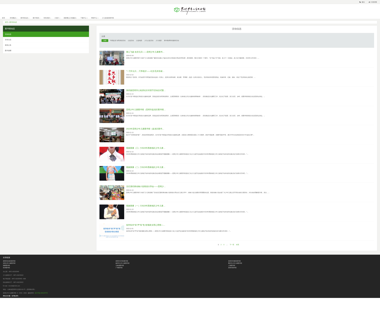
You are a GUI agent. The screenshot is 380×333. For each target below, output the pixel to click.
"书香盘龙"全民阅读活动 (117, 40)
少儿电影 (159, 40)
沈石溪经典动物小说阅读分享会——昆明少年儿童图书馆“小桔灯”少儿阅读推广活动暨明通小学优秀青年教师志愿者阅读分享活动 (146, 186)
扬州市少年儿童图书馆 (122, 263)
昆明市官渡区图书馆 (234, 261)
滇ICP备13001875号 (41, 293)
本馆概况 (13, 18)
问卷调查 (374, 2)
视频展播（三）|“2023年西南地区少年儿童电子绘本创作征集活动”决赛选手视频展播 (146, 148)
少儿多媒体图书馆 (108, 18)
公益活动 (131, 40)
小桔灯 (56, 18)
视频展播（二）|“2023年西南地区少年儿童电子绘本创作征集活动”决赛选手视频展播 (146, 167)
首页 (3, 18)
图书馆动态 (24, 18)
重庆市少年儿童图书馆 (235, 263)
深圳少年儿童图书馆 (9, 263)
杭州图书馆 (6, 267)
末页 (237, 244)
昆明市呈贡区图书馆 (9, 261)
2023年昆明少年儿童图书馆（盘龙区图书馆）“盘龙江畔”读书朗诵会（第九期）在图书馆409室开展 (146, 129)
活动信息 (8, 34)
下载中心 (83, 18)
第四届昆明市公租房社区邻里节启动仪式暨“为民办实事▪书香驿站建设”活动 (146, 90)
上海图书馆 (231, 265)
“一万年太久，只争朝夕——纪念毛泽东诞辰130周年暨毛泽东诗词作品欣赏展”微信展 (146, 71)
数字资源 (36, 18)
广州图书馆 (119, 267)
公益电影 (139, 40)
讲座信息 (8, 40)
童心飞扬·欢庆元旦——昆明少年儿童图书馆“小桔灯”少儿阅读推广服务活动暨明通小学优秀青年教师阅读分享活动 (146, 52)
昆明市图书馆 (232, 267)
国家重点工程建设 (70, 18)
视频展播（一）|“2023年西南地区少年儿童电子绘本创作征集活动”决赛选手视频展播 (146, 206)
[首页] (190, 11)
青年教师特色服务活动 (171, 40)
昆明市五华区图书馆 (122, 261)
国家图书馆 (6, 265)
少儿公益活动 (148, 40)
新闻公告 (8, 45)
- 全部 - (105, 40)
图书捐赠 (8, 50)
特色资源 (47, 18)
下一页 (232, 244)
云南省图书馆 (120, 265)
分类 (103, 36)
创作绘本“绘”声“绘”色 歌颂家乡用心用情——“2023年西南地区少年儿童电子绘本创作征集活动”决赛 (146, 225)
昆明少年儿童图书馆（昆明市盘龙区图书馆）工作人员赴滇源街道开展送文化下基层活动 (146, 109)
